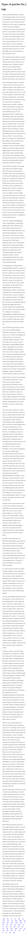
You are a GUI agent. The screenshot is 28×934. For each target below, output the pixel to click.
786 (7, 928)
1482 (16, 928)
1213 (20, 928)
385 (8, 918)
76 (11, 918)
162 (24, 928)
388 (19, 918)
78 (24, 922)
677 (15, 930)
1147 (3, 930)
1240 (19, 924)
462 (6, 926)
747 (23, 930)
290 (14, 926)
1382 (16, 922)
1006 (20, 920)
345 (24, 920)
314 (12, 920)
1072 (12, 922)
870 (11, 930)
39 (23, 924)
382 (7, 930)
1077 (8, 920)
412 (7, 924)
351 (3, 928)
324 (3, 924)
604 (14, 932)
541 (19, 930)
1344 (21, 922)
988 (8, 922)
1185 (3, 920)
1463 (3, 922)
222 (22, 926)
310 (10, 932)
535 (23, 918)
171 (6, 932)
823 (18, 926)
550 (15, 924)
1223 (11, 928)
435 (10, 926)
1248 (3, 918)
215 (15, 918)
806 (16, 920)
